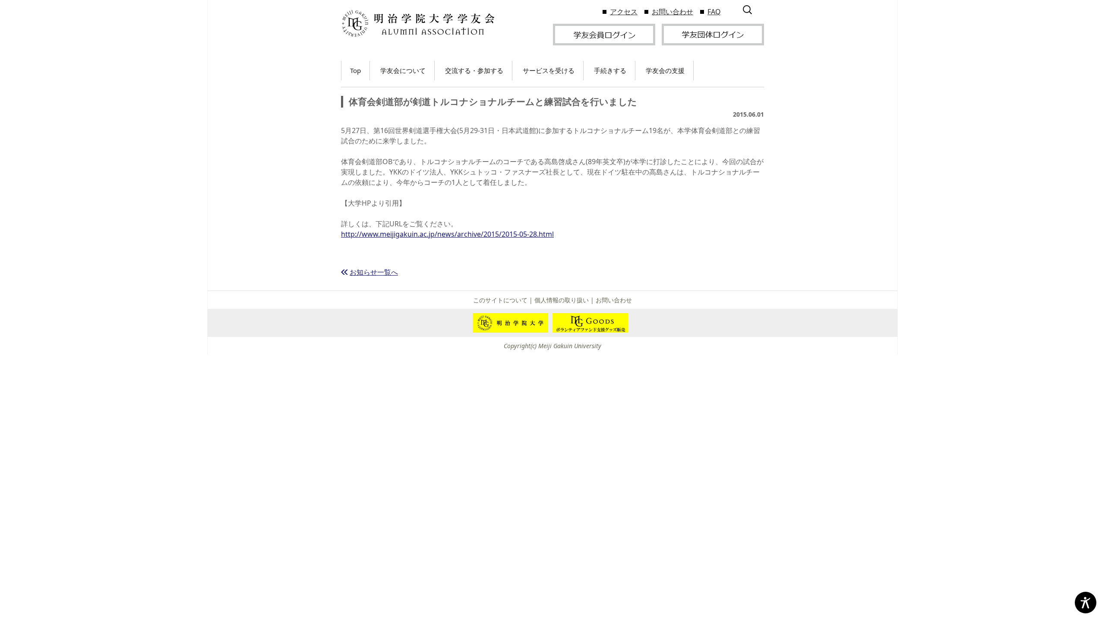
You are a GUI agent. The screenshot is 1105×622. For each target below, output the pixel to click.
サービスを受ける (549, 70)
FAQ (714, 11)
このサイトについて (500, 300)
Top (355, 70)
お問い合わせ (672, 11)
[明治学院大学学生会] (417, 23)
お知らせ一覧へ (374, 272)
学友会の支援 (665, 70)
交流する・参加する (474, 70)
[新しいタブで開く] (604, 33)
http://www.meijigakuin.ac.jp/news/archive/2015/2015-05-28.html (447, 234)
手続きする (610, 70)
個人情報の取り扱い (561, 300)
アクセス (624, 11)
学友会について (403, 70)
